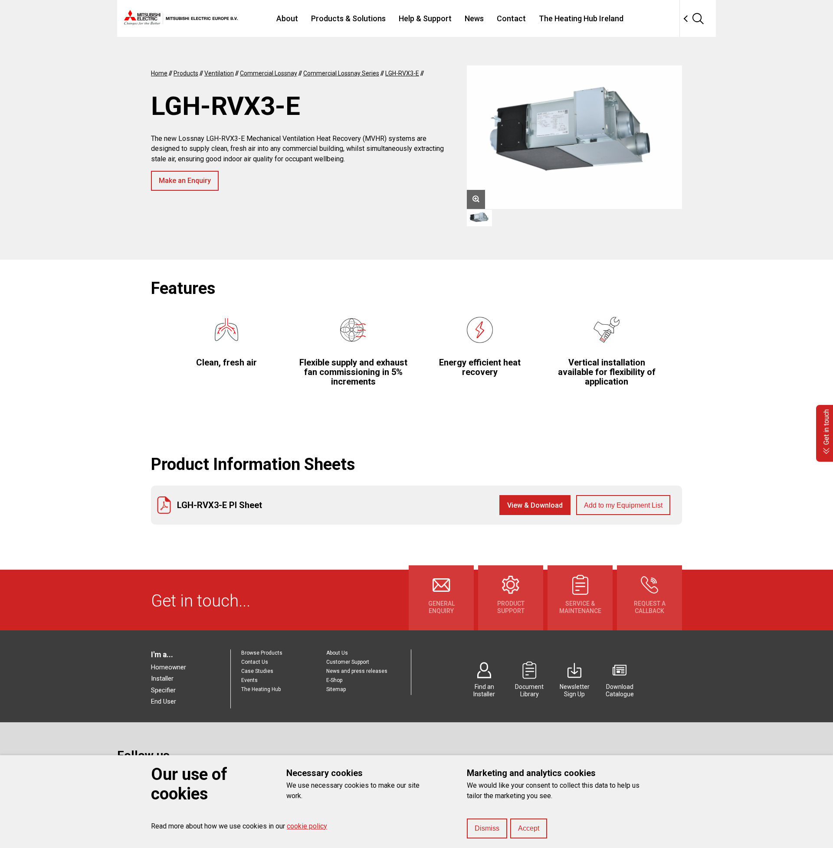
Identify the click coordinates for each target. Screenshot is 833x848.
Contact (511, 18)
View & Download (535, 505)
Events (249, 680)
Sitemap (336, 689)
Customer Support (347, 662)
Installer (162, 678)
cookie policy (307, 826)
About (287, 18)
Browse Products (261, 653)
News (474, 18)
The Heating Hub (261, 689)
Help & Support (425, 18)
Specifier (163, 690)
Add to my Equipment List (623, 505)
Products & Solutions (348, 18)
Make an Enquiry (185, 180)
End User (163, 701)
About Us (337, 653)
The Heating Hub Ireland (581, 18)
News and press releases (356, 671)
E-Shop (334, 680)
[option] (574, 137)
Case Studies (257, 671)
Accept (528, 828)
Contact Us (254, 662)
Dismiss (487, 828)
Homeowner (168, 667)
